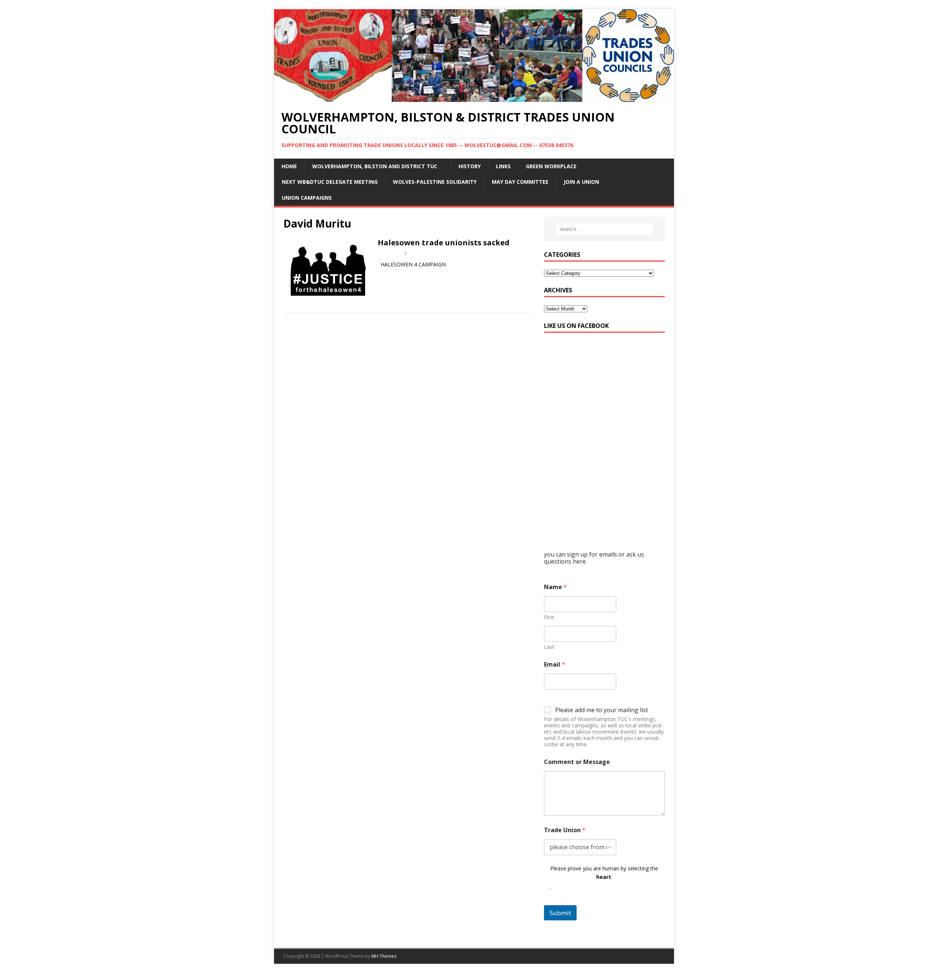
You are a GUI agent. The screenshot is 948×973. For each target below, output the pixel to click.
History (469, 166)
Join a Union (581, 181)
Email (554, 664)
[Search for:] (604, 229)
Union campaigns (307, 197)
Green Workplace (551, 166)
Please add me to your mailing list (601, 710)
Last (549, 647)
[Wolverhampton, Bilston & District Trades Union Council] (474, 97)
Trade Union (564, 830)
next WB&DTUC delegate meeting (330, 181)
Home (289, 166)
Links (503, 166)
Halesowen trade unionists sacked (444, 243)
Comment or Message (577, 762)
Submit (560, 913)
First (549, 617)
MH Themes (383, 956)
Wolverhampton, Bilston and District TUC (374, 166)
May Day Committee (520, 181)
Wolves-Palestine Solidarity (435, 181)
